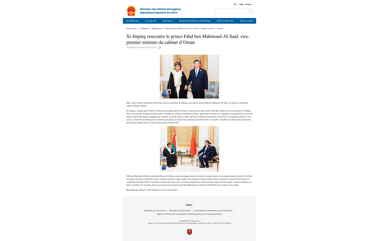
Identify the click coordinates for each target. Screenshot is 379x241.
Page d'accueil (131, 28)
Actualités (150, 20)
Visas (241, 4)
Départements (157, 28)
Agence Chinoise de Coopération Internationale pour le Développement (189, 214)
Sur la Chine (246, 20)
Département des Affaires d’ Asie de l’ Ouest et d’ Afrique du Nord (189, 28)
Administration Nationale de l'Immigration (213, 210)
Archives (168, 20)
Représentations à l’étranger (194, 20)
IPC (235, 4)
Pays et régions (225, 20)
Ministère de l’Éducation (180, 210)
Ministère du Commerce (155, 210)
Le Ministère (132, 20)
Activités (220, 28)
